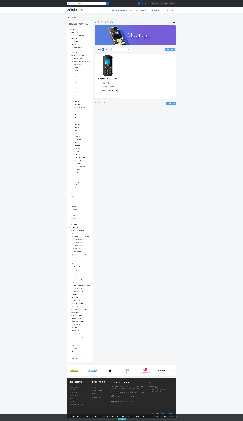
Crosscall (77, 80)
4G (76, 142)
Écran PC (74, 38)
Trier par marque (78, 64)
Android (77, 145)
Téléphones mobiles (78, 321)
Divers (74, 261)
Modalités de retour (154, 386)
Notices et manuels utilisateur (157, 391)
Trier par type (77, 139)
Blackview (78, 74)
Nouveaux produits (97, 390)
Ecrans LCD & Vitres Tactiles (80, 355)
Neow (76, 133)
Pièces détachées (77, 346)
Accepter (122, 419)
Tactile (77, 176)
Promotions (95, 387)
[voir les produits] (75, 370)
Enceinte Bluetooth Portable (82, 285)
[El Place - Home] (76, 10)
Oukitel (77, 101)
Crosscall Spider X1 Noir (107, 79)
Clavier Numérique (80, 157)
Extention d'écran (77, 48)
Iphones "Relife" (78, 58)
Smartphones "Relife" (78, 55)
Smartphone (78, 182)
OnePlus (77, 98)
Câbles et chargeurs (79, 337)
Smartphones (76, 324)
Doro (76, 83)
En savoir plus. (173, 416)
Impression (75, 41)
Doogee (77, 124)
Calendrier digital (77, 315)
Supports (76, 343)
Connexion (156, 3)
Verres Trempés (77, 252)
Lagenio (77, 270)
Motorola (77, 92)
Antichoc (77, 148)
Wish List (172, 3)
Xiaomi (77, 112)
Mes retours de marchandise (78, 390)
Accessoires (74, 227)
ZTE (73, 212)
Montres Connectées (80, 267)
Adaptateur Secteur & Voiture (82, 236)
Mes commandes (75, 387)
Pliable (77, 188)
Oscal (76, 121)
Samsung (77, 104)
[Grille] (102, 49)
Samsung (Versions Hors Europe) (82, 108)
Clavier (77, 154)
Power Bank (75, 294)
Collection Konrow (76, 318)
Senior (77, 179)
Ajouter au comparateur (108, 86)
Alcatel (77, 67)
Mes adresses (74, 395)
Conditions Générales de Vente (157, 389)
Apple (76, 71)
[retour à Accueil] (68, 17)
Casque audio (78, 288)
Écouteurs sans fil (79, 291)
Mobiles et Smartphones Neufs (81, 61)
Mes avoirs (73, 392)
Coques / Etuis (76, 248)
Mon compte (76, 382)
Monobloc (78, 163)
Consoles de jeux (79, 279)
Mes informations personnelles (75, 400)
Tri (110, 49)
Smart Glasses (76, 312)
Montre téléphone (80, 166)
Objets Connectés (77, 264)
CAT (76, 77)
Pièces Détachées (76, 349)
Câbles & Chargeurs (78, 230)
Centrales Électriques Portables (81, 309)
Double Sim (78, 160)
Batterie (74, 352)
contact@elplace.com (126, 401)
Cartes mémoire (78, 303)
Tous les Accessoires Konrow (80, 255)
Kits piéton (75, 258)
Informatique (74, 29)
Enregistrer (164, 3)
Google (77, 130)
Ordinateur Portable (78, 35)
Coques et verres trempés (81, 334)
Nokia (76, 95)
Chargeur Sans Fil (79, 242)
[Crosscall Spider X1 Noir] (107, 65)
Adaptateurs (75, 297)
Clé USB (76, 306)
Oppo (76, 115)
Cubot (77, 127)
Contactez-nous (96, 397)
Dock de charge (78, 245)
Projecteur (74, 358)
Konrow (77, 89)
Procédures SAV (153, 388)
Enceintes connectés (80, 273)
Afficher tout (77, 191)
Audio (74, 282)
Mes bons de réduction (77, 404)
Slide (76, 173)
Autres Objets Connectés (81, 276)
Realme (77, 118)
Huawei (77, 86)
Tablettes (73, 194)
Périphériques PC (77, 32)
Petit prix (77, 169)
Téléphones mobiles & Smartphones (77, 51)
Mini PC (74, 44)
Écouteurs (77, 340)
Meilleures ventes (97, 394)
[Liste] (106, 49)
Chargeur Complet (79, 239)
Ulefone (77, 136)
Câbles (76, 233)
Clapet (77, 151)
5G (76, 185)
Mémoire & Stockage (78, 300)
